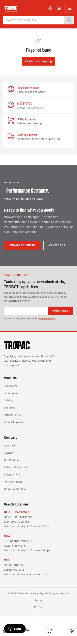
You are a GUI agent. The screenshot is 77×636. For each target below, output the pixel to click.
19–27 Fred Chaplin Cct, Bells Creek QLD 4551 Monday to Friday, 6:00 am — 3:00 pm (27, 521)
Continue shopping (38, 61)
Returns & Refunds (15, 467)
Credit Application (15, 489)
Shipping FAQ (12, 474)
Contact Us (57, 245)
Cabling (8, 400)
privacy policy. (47, 318)
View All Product (14, 422)
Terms (38, 600)
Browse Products (22, 245)
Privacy (38, 607)
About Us (10, 445)
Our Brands (11, 460)
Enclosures (11, 385)
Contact (9, 452)
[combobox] (38, 20)
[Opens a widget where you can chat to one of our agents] (15, 629)
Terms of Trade (13, 481)
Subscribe (60, 310)
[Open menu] (69, 8)
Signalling (10, 407)
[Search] (69, 20)
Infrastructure (12, 414)
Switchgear (11, 393)
